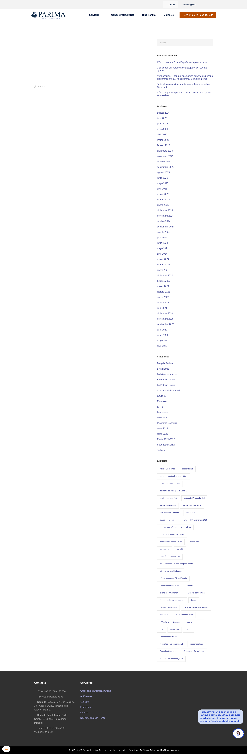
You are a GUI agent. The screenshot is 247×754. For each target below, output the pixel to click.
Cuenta (172, 4)
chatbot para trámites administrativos (175, 527)
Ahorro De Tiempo (167, 469)
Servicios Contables (168, 651)
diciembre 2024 (165, 210)
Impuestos (162, 412)
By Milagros (163, 369)
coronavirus (165, 549)
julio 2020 (162, 329)
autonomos (191, 513)
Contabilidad (194, 542)
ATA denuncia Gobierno (169, 513)
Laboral (84, 712)
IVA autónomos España (169, 622)
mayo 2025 (162, 183)
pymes (189, 629)
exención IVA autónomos (170, 593)
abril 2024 (162, 254)
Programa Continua (167, 423)
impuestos (164, 615)
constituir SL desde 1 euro (171, 542)
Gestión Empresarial (168, 607)
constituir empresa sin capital (172, 534)
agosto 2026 (163, 113)
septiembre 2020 (165, 324)
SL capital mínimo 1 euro (194, 651)
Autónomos (86, 696)
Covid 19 (161, 396)
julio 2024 (162, 237)
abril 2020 (162, 346)
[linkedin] (208, 4)
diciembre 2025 (165, 151)
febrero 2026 (163, 145)
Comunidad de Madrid (168, 390)
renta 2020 (162, 434)
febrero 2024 (163, 264)
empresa (189, 585)
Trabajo (161, 450)
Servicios (94, 15)
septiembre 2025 (165, 167)
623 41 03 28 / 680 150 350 (198, 15)
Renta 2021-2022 (166, 439)
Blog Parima (149, 15)
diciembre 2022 (165, 275)
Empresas (162, 401)
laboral (189, 622)
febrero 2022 (163, 292)
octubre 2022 (163, 281)
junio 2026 (162, 123)
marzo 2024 (163, 259)
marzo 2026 (163, 140)
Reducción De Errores (169, 637)
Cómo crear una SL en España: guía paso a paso (182, 62)
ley (200, 622)
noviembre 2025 (165, 156)
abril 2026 (162, 134)
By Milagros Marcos (167, 374)
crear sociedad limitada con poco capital (176, 564)
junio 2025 (162, 178)
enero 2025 (163, 205)
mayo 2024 (162, 248)
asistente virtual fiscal (192, 505)
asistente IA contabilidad (194, 498)
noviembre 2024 (165, 216)
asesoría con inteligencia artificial (174, 476)
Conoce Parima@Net (122, 15)
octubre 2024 (163, 221)
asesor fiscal (187, 469)
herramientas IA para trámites (196, 607)
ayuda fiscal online (167, 520)
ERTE (160, 407)
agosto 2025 (163, 172)
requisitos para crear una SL (171, 644)
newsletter (162, 417)
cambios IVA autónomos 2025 (195, 520)
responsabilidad (196, 644)
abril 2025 (162, 189)
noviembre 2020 (165, 319)
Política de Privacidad (150, 750)
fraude (193, 600)
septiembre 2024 (165, 226)
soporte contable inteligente (171, 658)
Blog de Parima (165, 363)
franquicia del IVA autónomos (172, 600)
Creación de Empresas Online (95, 691)
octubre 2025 (163, 161)
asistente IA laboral (168, 505)
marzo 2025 (163, 194)
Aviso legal (133, 750)
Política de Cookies (170, 750)
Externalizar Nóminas (196, 593)
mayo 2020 (162, 340)
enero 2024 (163, 270)
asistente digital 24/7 (168, 498)
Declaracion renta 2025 (169, 585)
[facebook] (204, 4)
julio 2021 (162, 308)
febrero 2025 (163, 199)
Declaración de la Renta (92, 718)
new (161, 629)
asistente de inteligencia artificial (173, 491)
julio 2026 (162, 118)
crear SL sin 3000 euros (170, 556)
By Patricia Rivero (166, 379)
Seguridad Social (166, 444)
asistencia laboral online (170, 483)
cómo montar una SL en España (173, 578)
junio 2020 (162, 335)
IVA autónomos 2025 (184, 615)
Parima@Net (189, 4)
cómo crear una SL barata (170, 571)
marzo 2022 (163, 286)
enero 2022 (163, 297)
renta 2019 (162, 428)
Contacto (169, 15)
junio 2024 (162, 243)
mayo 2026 (162, 129)
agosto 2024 (163, 232)
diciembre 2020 (165, 313)
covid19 (180, 549)
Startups (84, 701)
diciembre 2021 (165, 302)
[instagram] (213, 4)
